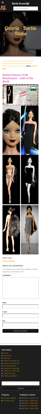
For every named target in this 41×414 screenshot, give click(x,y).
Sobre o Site (7, 356)
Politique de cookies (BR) (11, 368)
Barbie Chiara (34, 408)
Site (3, 321)
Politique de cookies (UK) (11, 363)
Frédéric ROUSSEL (8, 261)
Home (4, 61)
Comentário (7, 275)
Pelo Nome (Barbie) (9, 398)
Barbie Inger (34, 403)
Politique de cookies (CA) (11, 371)
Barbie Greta (34, 398)
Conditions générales (10, 376)
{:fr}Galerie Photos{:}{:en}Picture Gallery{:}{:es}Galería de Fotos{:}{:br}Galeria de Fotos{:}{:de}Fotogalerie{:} (18, 63)
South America (20, 66)
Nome (4, 303)
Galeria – (27, 398)
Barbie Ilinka (25, 31)
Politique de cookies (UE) (11, 361)
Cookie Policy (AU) (9, 373)
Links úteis (6, 358)
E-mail (4, 312)
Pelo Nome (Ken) (8, 401)
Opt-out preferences (9, 366)
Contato (6, 353)
